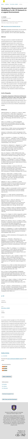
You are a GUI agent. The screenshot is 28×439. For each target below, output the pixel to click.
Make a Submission (7, 376)
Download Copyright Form (7, 393)
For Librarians (5, 388)
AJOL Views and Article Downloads (9, 399)
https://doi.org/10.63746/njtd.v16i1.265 (12, 26)
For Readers (4, 384)
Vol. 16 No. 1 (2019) (14, 4)
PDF (3, 296)
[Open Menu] (1, 1)
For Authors (4, 386)
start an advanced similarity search (15, 358)
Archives (7, 4)
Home (2, 4)
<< (1, 355)
